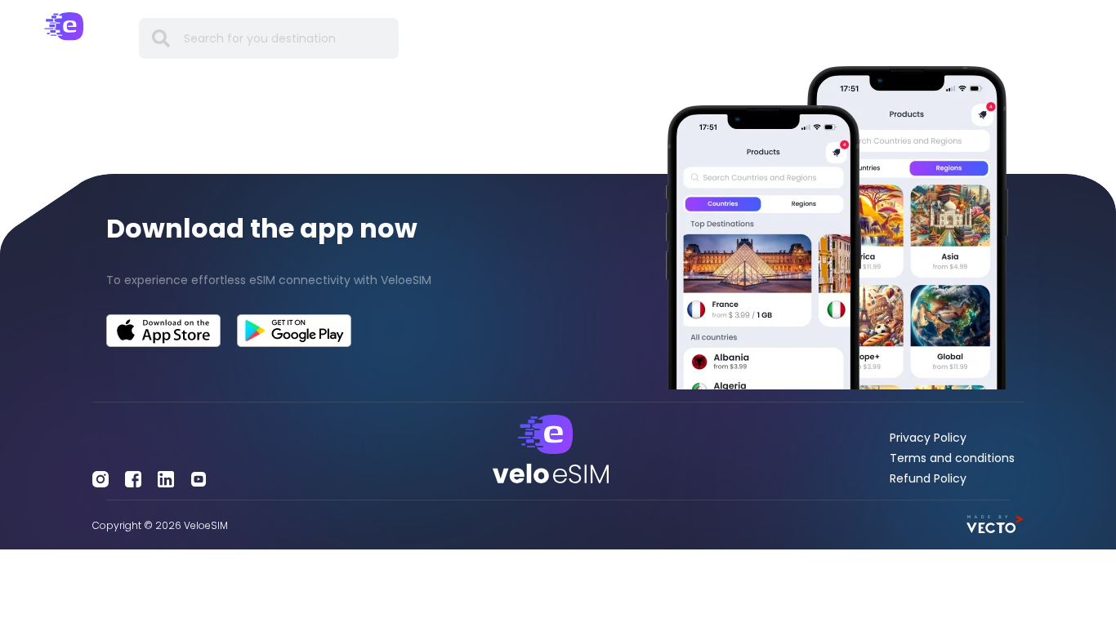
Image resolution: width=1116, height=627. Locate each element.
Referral (827, 38)
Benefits (572, 38)
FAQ (727, 38)
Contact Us (980, 38)
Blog (771, 38)
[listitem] (279, 280)
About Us (899, 38)
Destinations (489, 38)
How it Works (656, 38)
